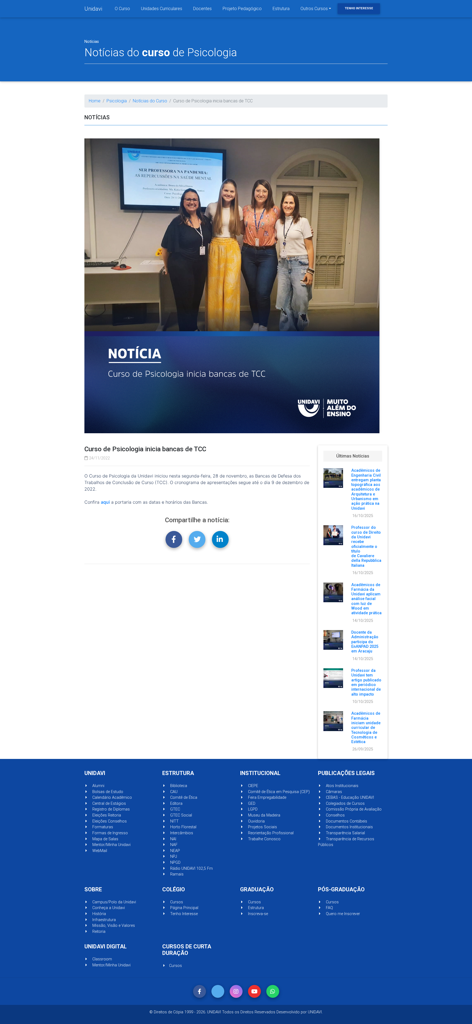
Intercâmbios (181, 833)
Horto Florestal (182, 827)
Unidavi (93, 8)
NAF (173, 844)
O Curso (122, 8)
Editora (175, 803)
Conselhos (335, 815)
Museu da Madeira (263, 815)
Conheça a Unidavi (108, 908)
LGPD (252, 809)
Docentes (202, 8)
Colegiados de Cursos (345, 803)
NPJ (173, 856)
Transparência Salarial (345, 833)
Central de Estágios (108, 803)
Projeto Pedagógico (242, 8)
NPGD (175, 862)
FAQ (329, 908)
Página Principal (183, 908)
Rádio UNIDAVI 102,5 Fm (191, 868)
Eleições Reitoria (106, 815)
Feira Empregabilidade (266, 797)
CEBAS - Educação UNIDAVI (349, 797)
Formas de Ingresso (109, 833)
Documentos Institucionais (349, 827)
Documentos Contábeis (346, 821)
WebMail (99, 850)
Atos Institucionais (341, 785)
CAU (173, 791)
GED (251, 803)
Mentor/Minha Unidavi (111, 844)
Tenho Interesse (359, 8)
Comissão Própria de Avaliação (353, 809)
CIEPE (252, 785)
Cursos (176, 902)
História (98, 914)
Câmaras (333, 791)
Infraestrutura (103, 920)
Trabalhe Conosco (264, 839)
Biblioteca (178, 785)
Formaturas (102, 827)
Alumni (97, 785)
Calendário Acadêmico (111, 797)
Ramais (176, 874)
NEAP (174, 850)
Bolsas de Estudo (107, 791)
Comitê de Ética (183, 797)
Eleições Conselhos (109, 821)
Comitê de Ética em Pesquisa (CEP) (278, 791)
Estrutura (281, 8)
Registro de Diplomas (110, 809)
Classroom (101, 959)
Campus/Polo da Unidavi (113, 902)
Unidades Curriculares (161, 8)
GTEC (174, 809)
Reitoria (98, 931)
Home (95, 100)
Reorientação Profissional (270, 833)
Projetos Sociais (262, 827)
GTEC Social (180, 815)
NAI (172, 839)
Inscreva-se (257, 914)
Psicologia (117, 100)
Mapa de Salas (104, 839)
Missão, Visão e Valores (113, 925)
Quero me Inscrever (342, 914)
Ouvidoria (256, 821)
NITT (174, 821)
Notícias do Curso (150, 100)
